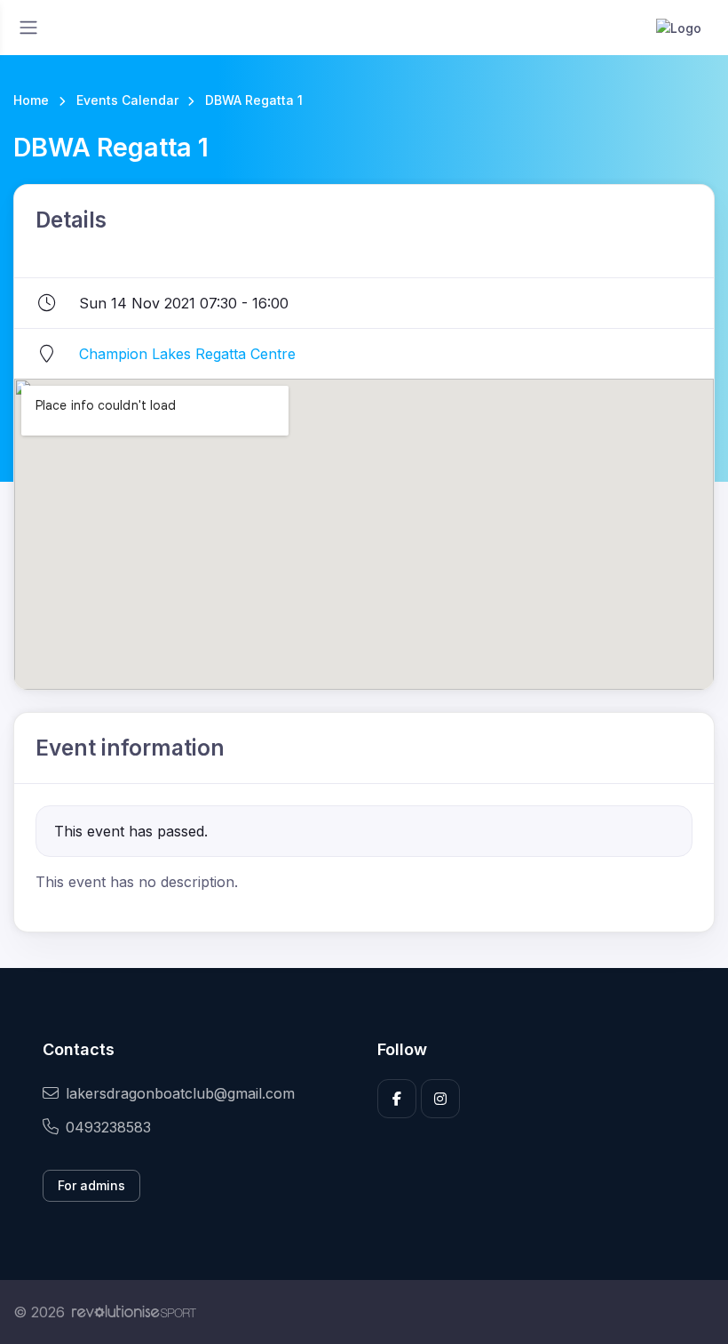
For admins (91, 1185)
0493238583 (108, 1127)
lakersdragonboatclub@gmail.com (180, 1093)
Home (31, 100)
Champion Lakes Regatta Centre (187, 354)
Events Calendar (127, 100)
